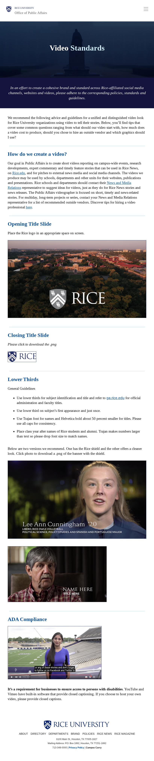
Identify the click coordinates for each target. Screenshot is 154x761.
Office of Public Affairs (31, 13)
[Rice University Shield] (9, 11)
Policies (88, 733)
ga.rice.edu (115, 398)
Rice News (104, 733)
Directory (38, 733)
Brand (75, 733)
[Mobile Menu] (146, 9)
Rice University (24, 8)
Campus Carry (94, 748)
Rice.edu (18, 173)
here (29, 207)
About (23, 733)
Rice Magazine (124, 733)
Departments (58, 733)
